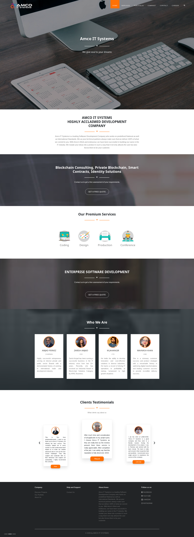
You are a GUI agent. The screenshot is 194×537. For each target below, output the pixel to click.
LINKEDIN (146, 499)
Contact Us (71, 492)
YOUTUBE (147, 496)
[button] (6, 250)
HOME (115, 5)
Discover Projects (41, 492)
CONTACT (164, 5)
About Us (38, 497)
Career (175, 5)
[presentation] (39, 442)
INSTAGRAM (147, 503)
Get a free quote (97, 192)
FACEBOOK (147, 492)
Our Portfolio (39, 495)
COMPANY (152, 5)
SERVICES (125, 5)
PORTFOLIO (139, 5)
